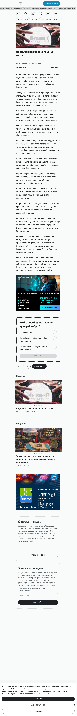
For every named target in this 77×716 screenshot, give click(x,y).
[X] (40, 13)
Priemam (38, 699)
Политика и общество (50, 19)
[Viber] (25, 13)
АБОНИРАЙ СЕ (38, 602)
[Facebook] (18, 13)
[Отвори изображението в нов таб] (38, 35)
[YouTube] (48, 13)
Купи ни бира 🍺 (51, 3)
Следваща (38, 366)
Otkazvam (38, 711)
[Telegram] (33, 13)
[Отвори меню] (17, 3)
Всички (25, 19)
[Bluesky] (55, 13)
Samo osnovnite (38, 705)
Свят (34, 19)
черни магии (43, 694)
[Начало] (21, 3)
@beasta (38, 63)
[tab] (34, 405)
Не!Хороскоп (21, 67)
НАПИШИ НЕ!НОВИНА (38, 555)
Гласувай (38, 356)
